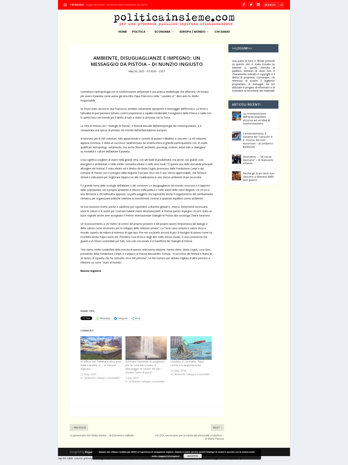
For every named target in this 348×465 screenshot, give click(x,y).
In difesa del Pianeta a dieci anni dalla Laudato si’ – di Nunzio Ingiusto (100, 365)
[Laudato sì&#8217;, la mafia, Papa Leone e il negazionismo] (191, 348)
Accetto (192, 456)
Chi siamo (222, 32)
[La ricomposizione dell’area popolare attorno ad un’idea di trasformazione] (236, 115)
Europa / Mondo (192, 32)
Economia (162, 32)
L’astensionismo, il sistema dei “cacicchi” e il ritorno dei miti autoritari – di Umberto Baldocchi (258, 140)
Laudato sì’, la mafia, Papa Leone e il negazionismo (187, 363)
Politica (138, 32)
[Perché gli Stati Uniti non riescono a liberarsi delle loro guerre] (236, 175)
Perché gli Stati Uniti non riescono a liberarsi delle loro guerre (259, 177)
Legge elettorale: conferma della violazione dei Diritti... (117, 4)
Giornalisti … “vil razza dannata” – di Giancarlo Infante (258, 160)
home (122, 32)
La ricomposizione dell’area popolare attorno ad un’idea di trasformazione (256, 118)
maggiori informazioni (168, 456)
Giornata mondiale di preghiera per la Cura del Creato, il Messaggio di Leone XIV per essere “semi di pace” (144, 367)
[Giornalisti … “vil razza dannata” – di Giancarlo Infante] (236, 159)
